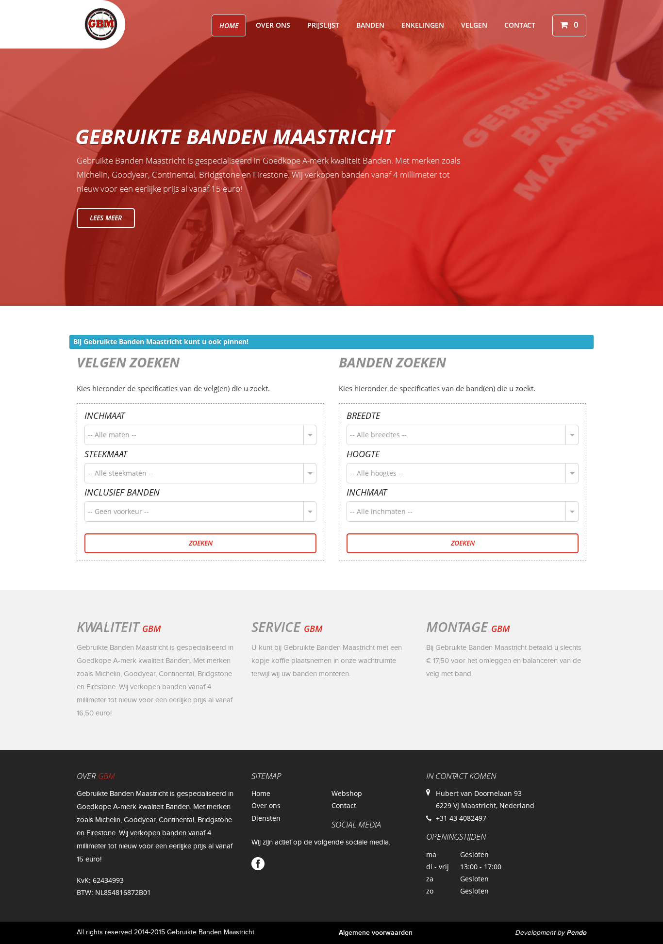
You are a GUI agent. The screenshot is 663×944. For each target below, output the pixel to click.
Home (228, 25)
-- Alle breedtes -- (378, 434)
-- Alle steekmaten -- (120, 473)
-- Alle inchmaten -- (381, 511)
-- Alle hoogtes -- (376, 473)
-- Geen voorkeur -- (118, 511)
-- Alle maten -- (112, 434)
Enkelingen (422, 25)
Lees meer (106, 217)
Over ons (273, 25)
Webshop (347, 793)
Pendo (576, 932)
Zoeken (201, 542)
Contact (519, 25)
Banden (370, 25)
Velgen (474, 25)
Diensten (266, 818)
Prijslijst (323, 25)
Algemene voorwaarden (376, 932)
